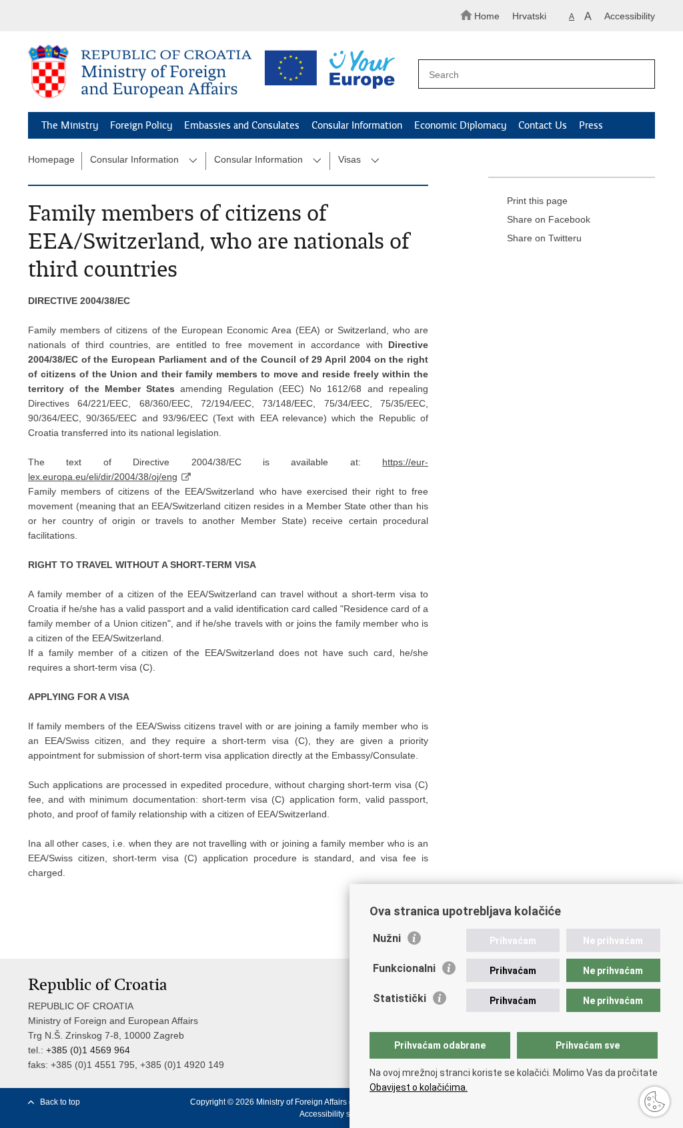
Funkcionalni (404, 968)
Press (591, 125)
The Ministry (69, 125)
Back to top (60, 1102)
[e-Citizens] (85, 16)
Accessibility (629, 16)
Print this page (537, 200)
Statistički (399, 998)
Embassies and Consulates (241, 125)
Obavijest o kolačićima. (419, 1087)
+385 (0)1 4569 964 (88, 1050)
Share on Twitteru (544, 238)
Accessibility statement (340, 1114)
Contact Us (542, 125)
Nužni (387, 938)
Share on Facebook (548, 219)
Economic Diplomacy (460, 125)
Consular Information (356, 125)
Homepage (51, 159)
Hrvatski (529, 16)
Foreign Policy (141, 125)
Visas (349, 159)
